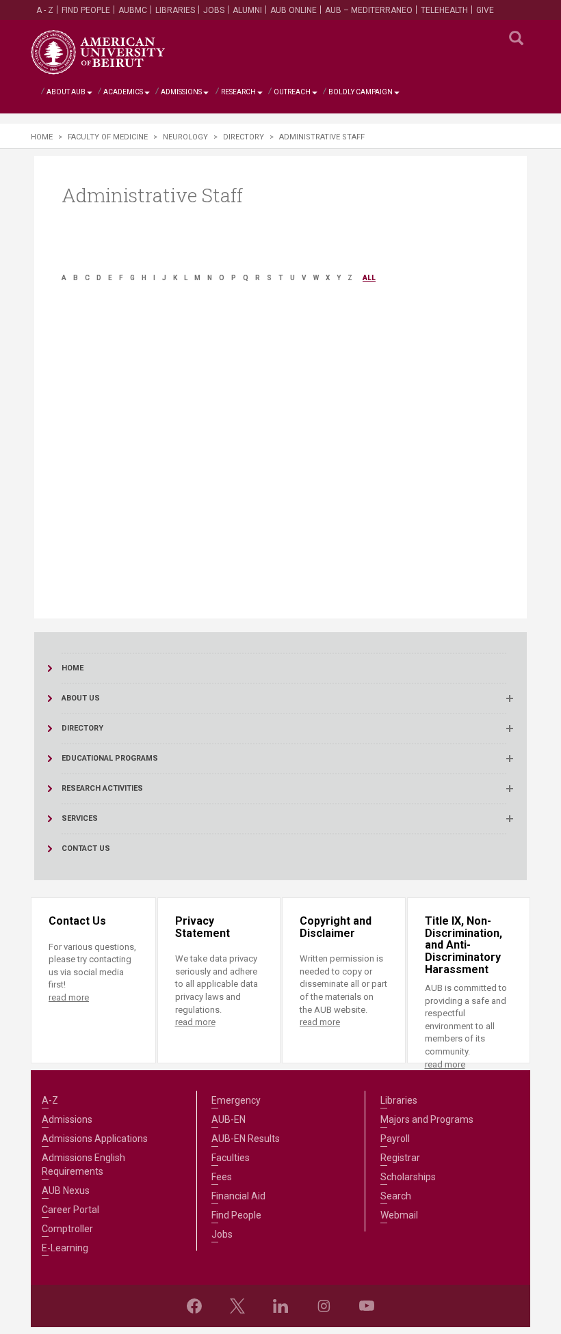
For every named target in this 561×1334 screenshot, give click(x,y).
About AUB (66, 92)
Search (395, 1195)
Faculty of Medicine (108, 137)
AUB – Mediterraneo (369, 10)
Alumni (247, 10)
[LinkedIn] (280, 1306)
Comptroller (67, 1228)
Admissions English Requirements (83, 1164)
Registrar (400, 1157)
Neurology (185, 137)
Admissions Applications (95, 1138)
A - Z (44, 10)
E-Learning (65, 1247)
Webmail (399, 1215)
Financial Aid (238, 1195)
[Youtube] (366, 1306)
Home (42, 137)
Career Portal (70, 1209)
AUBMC (132, 10)
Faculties (230, 1157)
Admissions (181, 92)
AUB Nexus (66, 1190)
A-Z (50, 1100)
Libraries (175, 10)
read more (69, 997)
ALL (369, 278)
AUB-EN (228, 1119)
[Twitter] (237, 1306)
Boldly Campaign (360, 92)
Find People (86, 10)
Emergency (236, 1100)
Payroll (395, 1138)
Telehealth (444, 10)
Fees (221, 1176)
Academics (123, 92)
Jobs (213, 10)
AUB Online (293, 10)
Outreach (292, 92)
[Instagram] (323, 1306)
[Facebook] (194, 1306)
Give (485, 10)
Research (238, 92)
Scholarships (408, 1176)
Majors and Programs (426, 1119)
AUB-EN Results (245, 1138)
